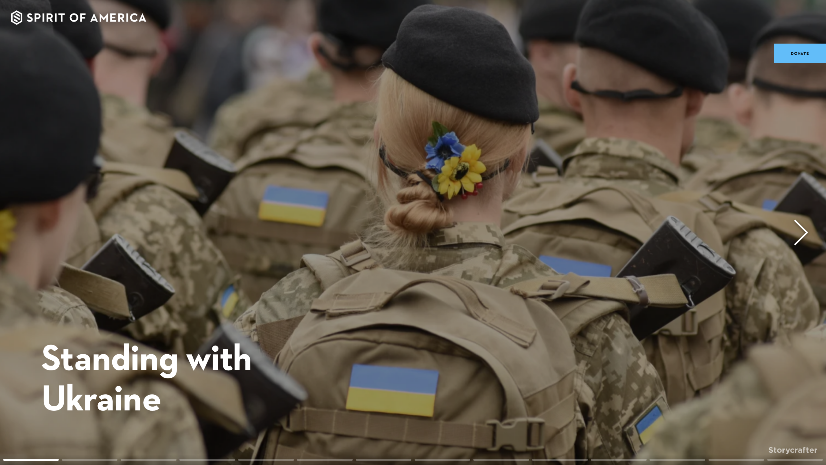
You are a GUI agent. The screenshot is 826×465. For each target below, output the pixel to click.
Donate (800, 53)
